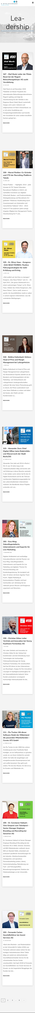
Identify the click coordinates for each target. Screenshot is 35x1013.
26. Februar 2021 (7, 459)
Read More (6, 123)
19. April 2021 (6, 180)
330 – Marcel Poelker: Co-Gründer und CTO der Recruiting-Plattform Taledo (17, 175)
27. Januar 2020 (7, 940)
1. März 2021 (6, 365)
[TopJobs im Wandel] (9, 3)
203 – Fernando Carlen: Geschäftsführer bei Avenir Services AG (14, 935)
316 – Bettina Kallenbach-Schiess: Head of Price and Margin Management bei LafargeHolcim (17, 360)
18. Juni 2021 (6, 85)
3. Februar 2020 (7, 836)
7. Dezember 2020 (7, 552)
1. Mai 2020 (5, 646)
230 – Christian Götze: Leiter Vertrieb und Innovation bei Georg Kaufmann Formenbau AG (17, 641)
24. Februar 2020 (7, 743)
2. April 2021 (6, 273)
